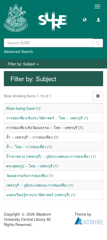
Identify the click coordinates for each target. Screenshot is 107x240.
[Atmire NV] (89, 220)
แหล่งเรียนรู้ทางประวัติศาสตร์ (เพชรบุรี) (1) (41, 194)
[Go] (98, 43)
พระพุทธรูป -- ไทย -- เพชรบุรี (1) (32, 165)
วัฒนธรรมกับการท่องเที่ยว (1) (30, 175)
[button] (84, 19)
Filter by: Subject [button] (22, 63)
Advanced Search (18, 51)
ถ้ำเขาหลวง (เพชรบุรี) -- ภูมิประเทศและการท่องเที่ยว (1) (51, 156)
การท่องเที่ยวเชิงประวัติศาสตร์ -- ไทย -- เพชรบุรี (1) (47, 117)
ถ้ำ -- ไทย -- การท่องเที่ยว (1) (29, 146)
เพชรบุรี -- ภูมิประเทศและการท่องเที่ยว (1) (39, 185)
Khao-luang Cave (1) (23, 108)
